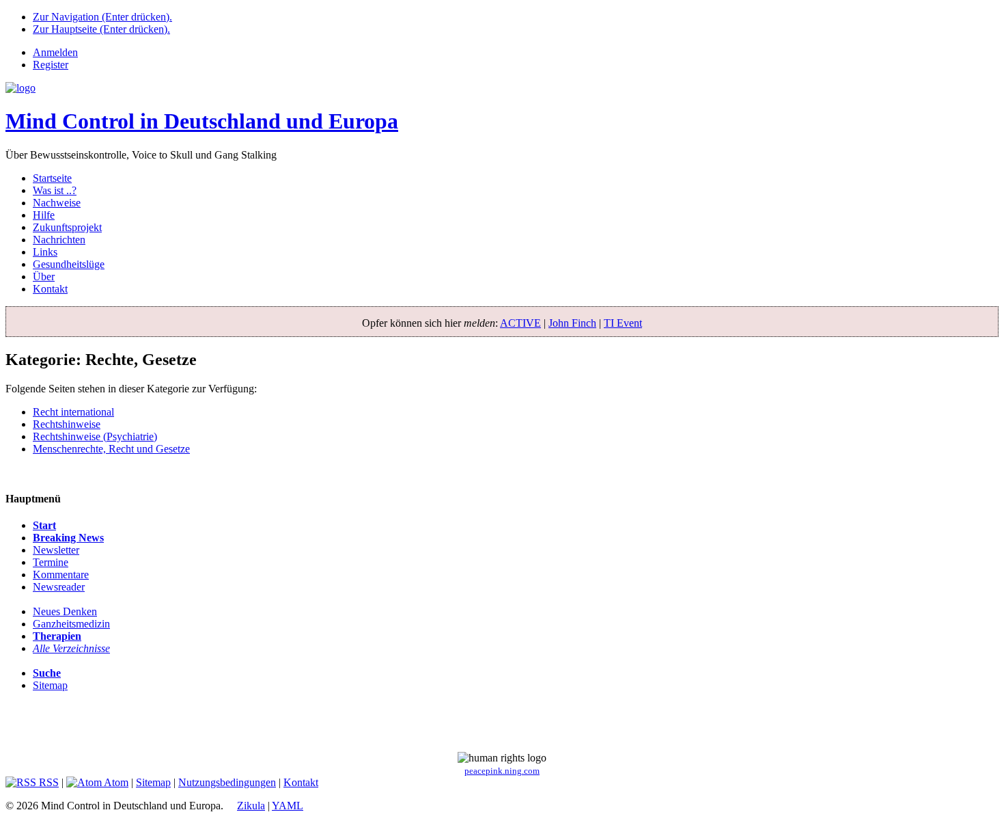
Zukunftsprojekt (67, 227)
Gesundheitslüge (68, 264)
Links (45, 252)
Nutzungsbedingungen (227, 782)
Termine (50, 562)
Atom (115, 782)
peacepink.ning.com (502, 771)
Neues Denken (65, 611)
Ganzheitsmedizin (71, 624)
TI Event (623, 323)
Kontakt (50, 289)
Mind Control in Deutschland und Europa (201, 121)
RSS (47, 782)
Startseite (52, 178)
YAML (287, 805)
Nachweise (57, 202)
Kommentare (61, 574)
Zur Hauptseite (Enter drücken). (101, 29)
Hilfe (44, 215)
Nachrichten (59, 239)
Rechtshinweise (66, 424)
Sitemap (50, 685)
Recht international (73, 412)
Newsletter (56, 550)
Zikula (251, 805)
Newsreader (59, 587)
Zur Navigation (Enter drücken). (102, 17)
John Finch (572, 323)
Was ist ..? (54, 190)
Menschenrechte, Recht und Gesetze (111, 449)
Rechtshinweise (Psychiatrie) (95, 436)
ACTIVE (520, 323)
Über (44, 276)
